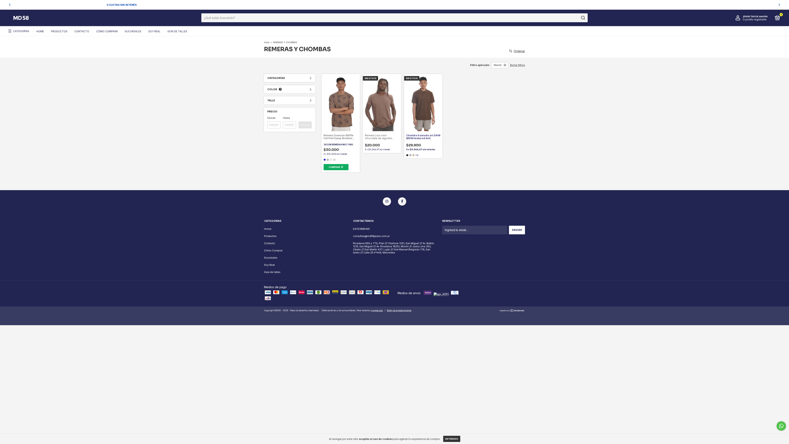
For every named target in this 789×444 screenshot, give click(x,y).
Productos (59, 31)
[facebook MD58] (402, 201)
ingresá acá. (377, 310)
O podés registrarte (755, 19)
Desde (271, 117)
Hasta (286, 117)
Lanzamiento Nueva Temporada (390, 4)
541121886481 (361, 228)
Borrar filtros (517, 65)
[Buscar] (582, 18)
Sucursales (133, 31)
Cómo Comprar (107, 31)
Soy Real (154, 31)
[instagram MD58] (387, 201)
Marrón (498, 65)
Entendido (451, 439)
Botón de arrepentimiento (399, 310)
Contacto (81, 31)
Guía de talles (177, 31)
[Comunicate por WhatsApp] (781, 426)
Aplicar (305, 125)
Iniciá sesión (759, 16)
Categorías (21, 31)
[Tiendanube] (512, 311)
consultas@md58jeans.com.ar (371, 236)
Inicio (266, 42)
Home (40, 31)
